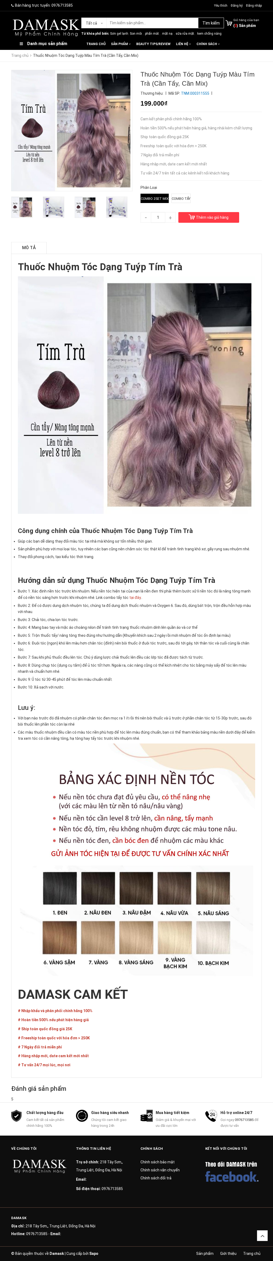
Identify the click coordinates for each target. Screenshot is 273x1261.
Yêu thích (221, 5)
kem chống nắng (209, 33)
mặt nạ (167, 33)
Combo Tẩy (181, 199)
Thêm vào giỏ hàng (212, 217)
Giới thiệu (228, 1253)
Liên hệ (182, 44)
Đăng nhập (254, 5)
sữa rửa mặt (185, 33)
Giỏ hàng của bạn (246, 20)
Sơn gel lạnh (119, 33)
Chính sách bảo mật (157, 1162)
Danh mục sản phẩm (47, 43)
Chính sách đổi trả (155, 1178)
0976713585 (62, 5)
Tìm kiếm (211, 23)
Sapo (93, 1253)
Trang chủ (96, 44)
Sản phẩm (120, 44)
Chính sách (207, 44)
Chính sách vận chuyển (160, 1170)
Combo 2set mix (154, 199)
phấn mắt (152, 33)
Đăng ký (237, 5)
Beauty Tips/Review (153, 44)
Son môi (136, 33)
